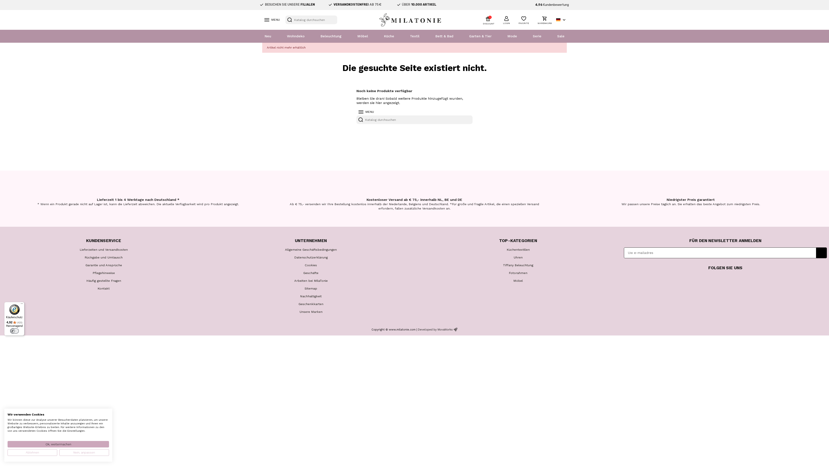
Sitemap (311, 288)
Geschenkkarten (311, 304)
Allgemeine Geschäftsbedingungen (311, 249)
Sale (561, 36)
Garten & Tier (480, 36)
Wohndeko (296, 36)
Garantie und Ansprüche (103, 265)
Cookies (311, 265)
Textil (414, 36)
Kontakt (104, 288)
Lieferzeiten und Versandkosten (104, 249)
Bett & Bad (444, 36)
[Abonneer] (821, 252)
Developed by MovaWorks (435, 329)
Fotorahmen (518, 273)
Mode (512, 36)
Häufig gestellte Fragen (103, 280)
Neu (267, 36)
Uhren (518, 257)
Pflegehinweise (104, 273)
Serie (537, 36)
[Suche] (289, 20)
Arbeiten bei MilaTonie (311, 280)
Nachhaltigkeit (311, 296)
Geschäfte (310, 273)
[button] (506, 19)
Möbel (362, 36)
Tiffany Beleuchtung (518, 265)
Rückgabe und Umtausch (104, 257)
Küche (389, 36)
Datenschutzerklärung (311, 257)
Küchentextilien (518, 249)
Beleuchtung (331, 36)
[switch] (14, 331)
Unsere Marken (311, 311)
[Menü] (21, 304)
